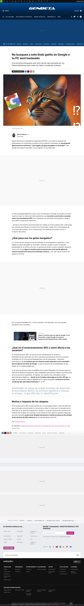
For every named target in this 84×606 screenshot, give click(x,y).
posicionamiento (53, 433)
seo (45, 433)
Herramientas (7, 536)
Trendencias (63, 569)
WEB (59, 17)
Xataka (5, 569)
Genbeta (42, 8)
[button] (23, 134)
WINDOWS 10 (51, 17)
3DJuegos (17, 569)
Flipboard (75, 17)
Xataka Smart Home (7, 576)
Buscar (77, 555)
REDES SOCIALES (39, 17)
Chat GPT (22, 520)
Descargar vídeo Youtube (53, 520)
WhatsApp (20, 542)
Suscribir (70, 533)
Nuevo (76, 11)
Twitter (72, 17)
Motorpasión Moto (52, 572)
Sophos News (20, 421)
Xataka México (7, 590)
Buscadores (23, 433)
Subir (75, 561)
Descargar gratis (70, 44)
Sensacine (28, 569)
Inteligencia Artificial (33, 543)
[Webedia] (8, 561)
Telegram (81, 17)
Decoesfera (63, 571)
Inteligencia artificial (33, 532)
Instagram (53, 44)
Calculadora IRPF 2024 (68, 520)
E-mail (33, 71)
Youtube (57, 546)
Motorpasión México (52, 590)
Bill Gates (25, 44)
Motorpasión (52, 569)
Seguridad (30, 433)
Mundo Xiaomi (7, 579)
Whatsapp (61, 44)
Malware (38, 433)
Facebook (78, 17)
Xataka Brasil (7, 592)
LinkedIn (70, 546)
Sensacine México (28, 590)
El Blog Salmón (74, 569)
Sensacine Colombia (28, 594)
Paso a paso (7, 531)
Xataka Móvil (7, 571)
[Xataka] (1, 1)
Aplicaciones (80, 44)
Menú (7, 11)
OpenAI (19, 44)
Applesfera (6, 574)
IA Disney (29, 520)
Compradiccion (63, 574)
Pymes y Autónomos (74, 572)
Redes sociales (8, 539)
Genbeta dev (33, 536)
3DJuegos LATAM (19, 590)
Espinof (28, 571)
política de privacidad (65, 536)
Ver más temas (8, 548)
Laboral (19, 539)
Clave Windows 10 (39, 520)
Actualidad (20, 531)
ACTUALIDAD (10, 17)
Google (62, 433)
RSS (63, 546)
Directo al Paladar (41, 569)
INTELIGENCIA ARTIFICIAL (24, 17)
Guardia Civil (38, 44)
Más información (54, 604)
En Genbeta (41, 333)
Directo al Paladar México (41, 590)
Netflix (5, 542)
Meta (31, 44)
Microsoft (46, 44)
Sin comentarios (18, 71)
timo (31, 539)
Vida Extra (17, 571)
